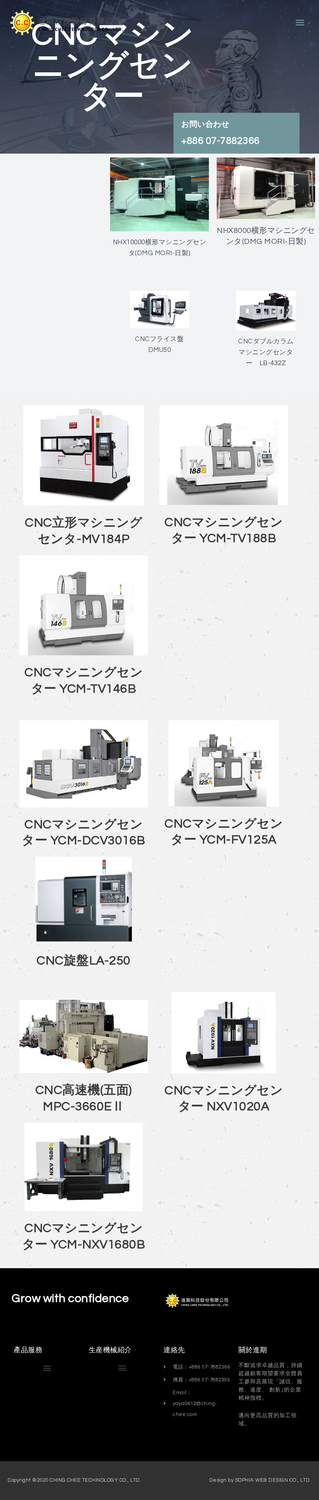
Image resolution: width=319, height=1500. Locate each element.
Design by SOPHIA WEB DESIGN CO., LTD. (260, 1480)
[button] (47, 1368)
